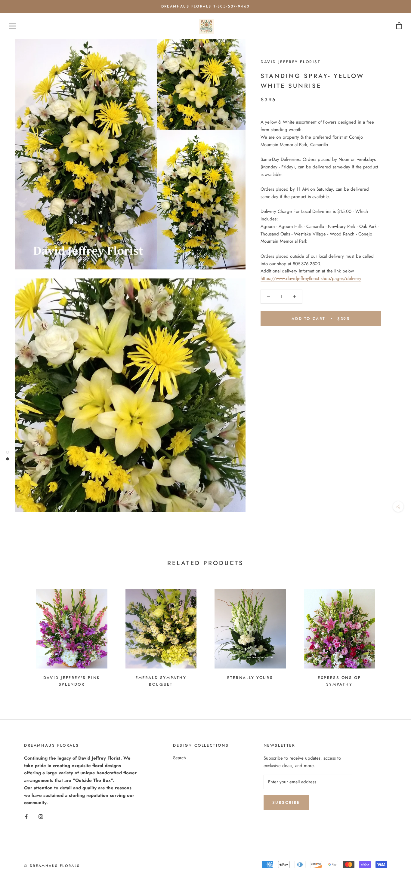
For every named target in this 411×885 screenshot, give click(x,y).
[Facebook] (26, 816)
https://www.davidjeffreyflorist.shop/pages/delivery (311, 278)
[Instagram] (41, 816)
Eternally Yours (250, 678)
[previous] (19, 635)
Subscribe (286, 802)
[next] (392, 635)
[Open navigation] (12, 26)
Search (179, 757)
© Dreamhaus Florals (52, 865)
